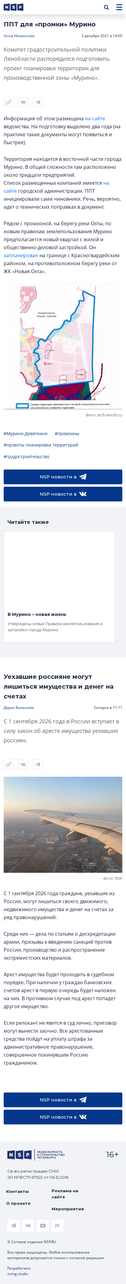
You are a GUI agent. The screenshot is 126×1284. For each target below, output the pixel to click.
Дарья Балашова (19, 707)
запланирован (21, 255)
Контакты (17, 1191)
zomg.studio (17, 1273)
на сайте (95, 118)
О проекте (18, 1203)
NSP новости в (58, 477)
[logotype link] (19, 7)
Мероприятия (68, 1208)
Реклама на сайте (65, 1193)
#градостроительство (26, 456)
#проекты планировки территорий (41, 445)
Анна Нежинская (19, 35)
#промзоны (67, 433)
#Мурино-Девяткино (25, 433)
